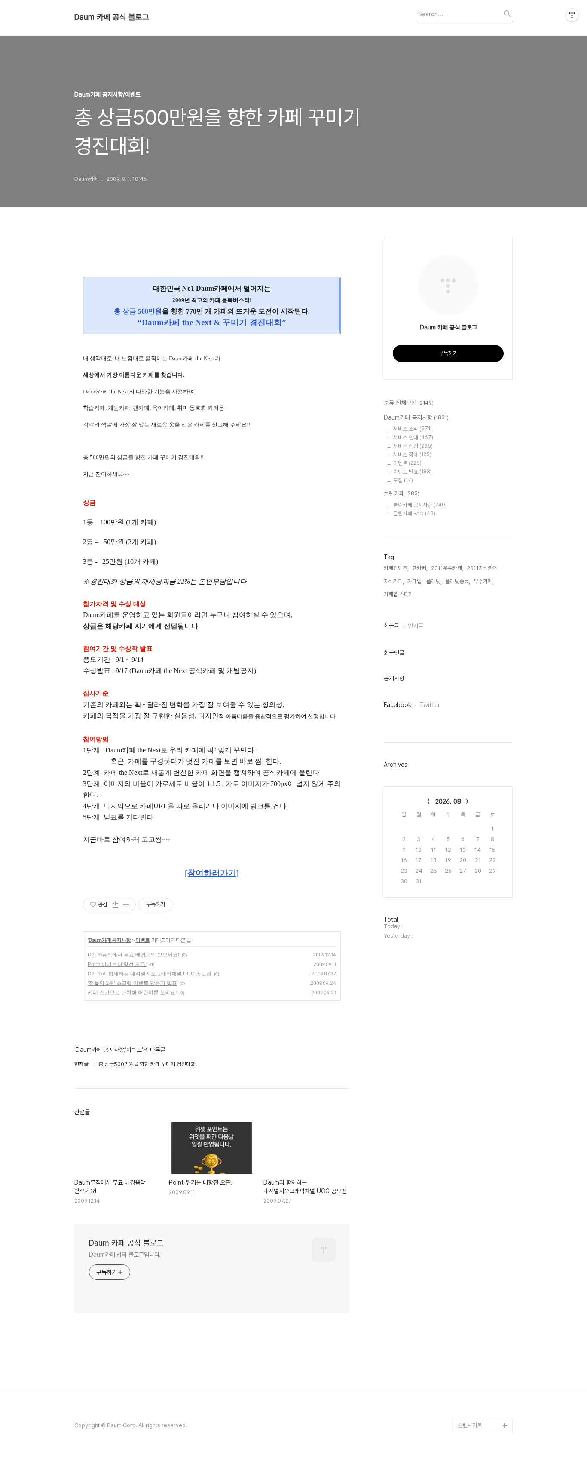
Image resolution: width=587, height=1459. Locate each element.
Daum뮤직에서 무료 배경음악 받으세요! (133, 954)
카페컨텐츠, (396, 568)
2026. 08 (448, 801)
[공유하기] (115, 904)
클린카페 (401, 493)
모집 (403, 480)
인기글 (415, 625)
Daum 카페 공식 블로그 (111, 17)
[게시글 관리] (126, 904)
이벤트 (142, 940)
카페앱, (415, 581)
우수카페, (484, 581)
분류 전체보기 (409, 402)
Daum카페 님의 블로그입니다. (125, 1254)
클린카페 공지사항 (420, 505)
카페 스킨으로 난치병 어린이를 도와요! (132, 992)
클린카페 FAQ (414, 513)
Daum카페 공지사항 (110, 940)
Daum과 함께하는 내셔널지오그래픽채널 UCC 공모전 (149, 973)
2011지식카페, (483, 568)
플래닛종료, (457, 581)
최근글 (391, 625)
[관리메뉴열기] (572, 15)
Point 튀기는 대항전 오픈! (117, 964)
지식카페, (394, 581)
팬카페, (420, 568)
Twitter (430, 704)
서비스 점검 (413, 446)
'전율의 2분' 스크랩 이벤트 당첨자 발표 (132, 983)
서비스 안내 (413, 437)
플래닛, (434, 581)
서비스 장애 (412, 454)
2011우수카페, (447, 568)
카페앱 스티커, (399, 594)
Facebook (397, 704)
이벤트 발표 (412, 472)
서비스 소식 (412, 429)
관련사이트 (470, 1425)
